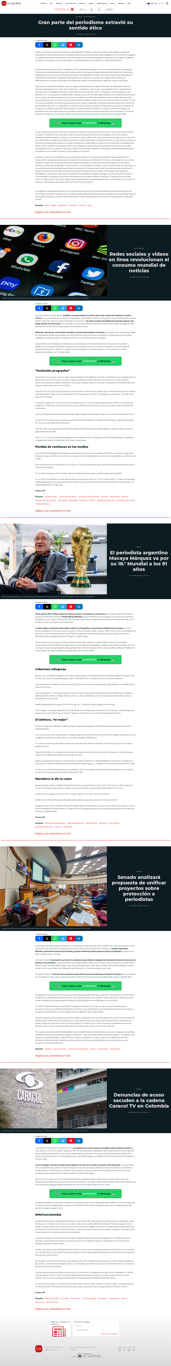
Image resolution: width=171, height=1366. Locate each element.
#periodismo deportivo (44, 827)
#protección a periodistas (78, 1049)
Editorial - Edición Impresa (85, 16)
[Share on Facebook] (39, 45)
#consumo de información (88, 497)
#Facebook (73, 500)
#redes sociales (51, 497)
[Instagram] (129, 1350)
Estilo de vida (139, 248)
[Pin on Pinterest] (71, 45)
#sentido (82, 205)
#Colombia (64, 1298)
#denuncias (40, 1302)
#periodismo (63, 205)
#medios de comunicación (45, 500)
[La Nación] (11, 3)
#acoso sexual (52, 1302)
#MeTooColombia (52, 1298)
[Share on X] (47, 45)
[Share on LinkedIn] (79, 45)
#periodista (103, 823)
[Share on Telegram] (63, 45)
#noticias (104, 497)
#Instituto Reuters (42, 504)
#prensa (125, 497)
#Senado (48, 1049)
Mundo (139, 547)
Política (139, 871)
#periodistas (103, 1049)
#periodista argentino (75, 823)
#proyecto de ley (60, 1049)
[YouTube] (133, 1350)
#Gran (47, 205)
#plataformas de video (106, 500)
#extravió (73, 205)
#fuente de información (125, 500)
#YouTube (83, 500)
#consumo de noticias (68, 497)
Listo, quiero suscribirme (109, 1334)
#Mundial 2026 (91, 823)
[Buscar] (167, 3)
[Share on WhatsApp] (55, 45)
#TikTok (92, 500)
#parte (53, 205)
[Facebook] (119, 1350)
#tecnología (62, 500)
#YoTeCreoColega (89, 1298)
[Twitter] (124, 1350)
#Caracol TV (75, 1298)
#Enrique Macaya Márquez (55, 823)
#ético (90, 205)
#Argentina (67, 827)
